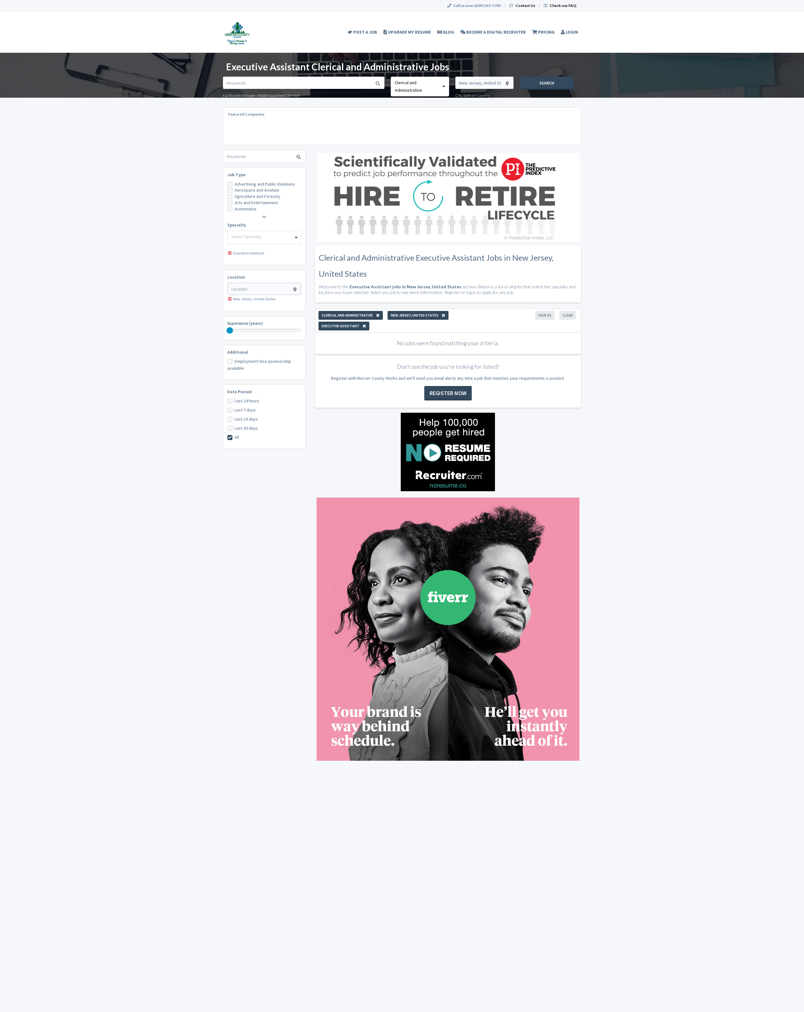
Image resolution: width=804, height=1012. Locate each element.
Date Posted (239, 391)
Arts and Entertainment (256, 202)
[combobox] (420, 86)
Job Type (236, 174)
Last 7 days (245, 410)
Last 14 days (246, 419)
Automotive (246, 209)
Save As (544, 315)
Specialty (236, 225)
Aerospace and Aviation (257, 190)
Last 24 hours (247, 401)
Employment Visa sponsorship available (259, 364)
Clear (567, 315)
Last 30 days (246, 428)
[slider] (230, 330)
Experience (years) (245, 323)
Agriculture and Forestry (257, 196)
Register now (448, 393)
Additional (237, 352)
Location (236, 277)
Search (546, 83)
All (237, 437)
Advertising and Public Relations (265, 184)
